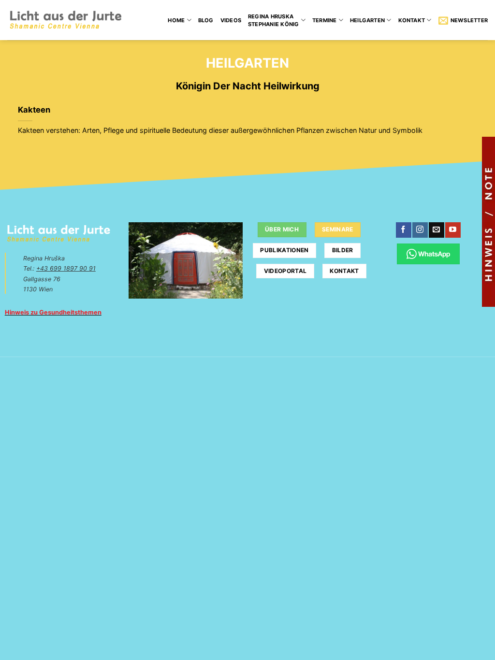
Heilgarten (367, 20)
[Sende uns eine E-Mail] (436, 230)
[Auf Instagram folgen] (419, 230)
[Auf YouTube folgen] (452, 230)
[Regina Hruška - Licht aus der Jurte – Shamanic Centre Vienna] (65, 20)
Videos (230, 20)
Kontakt (411, 20)
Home (176, 20)
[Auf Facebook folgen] (403, 230)
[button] (463, 20)
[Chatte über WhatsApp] (428, 254)
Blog (206, 20)
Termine (324, 20)
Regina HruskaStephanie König (273, 20)
